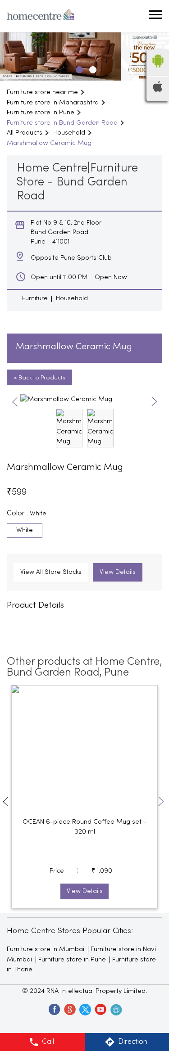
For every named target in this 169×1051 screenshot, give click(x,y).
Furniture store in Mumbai (45, 949)
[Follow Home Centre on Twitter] (84, 1009)
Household (68, 133)
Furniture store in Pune (72, 959)
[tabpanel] (84, 56)
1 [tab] (78, 68)
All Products (24, 133)
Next (154, 402)
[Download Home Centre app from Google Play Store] (157, 70)
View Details (118, 572)
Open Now (111, 277)
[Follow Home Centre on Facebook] (54, 1009)
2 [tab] (91, 68)
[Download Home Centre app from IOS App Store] (158, 90)
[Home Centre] (40, 16)
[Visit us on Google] (69, 1009)
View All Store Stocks (51, 572)
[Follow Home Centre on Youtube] (100, 1009)
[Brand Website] (115, 1009)
